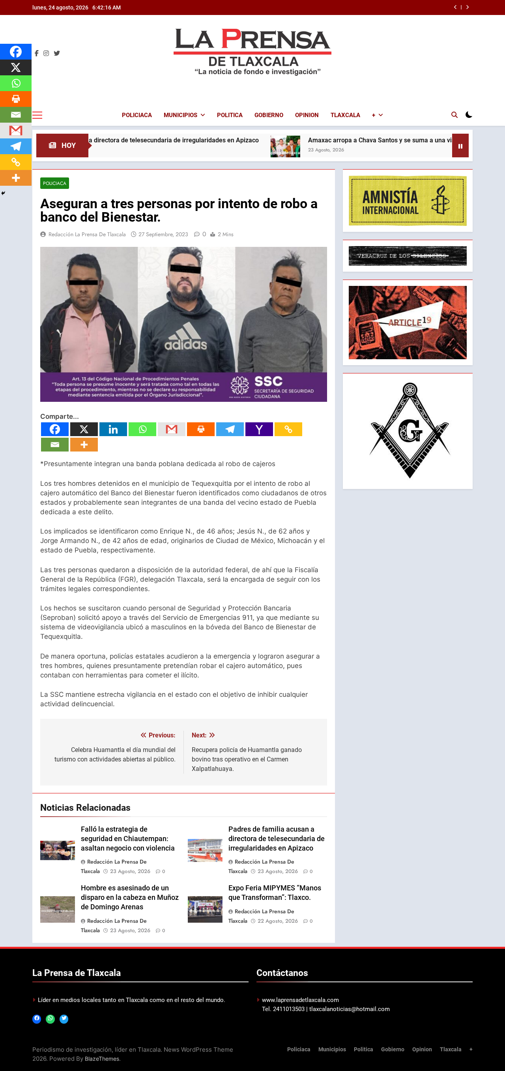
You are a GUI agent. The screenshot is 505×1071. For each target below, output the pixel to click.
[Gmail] (171, 429)
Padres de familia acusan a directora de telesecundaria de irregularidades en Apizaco (276, 838)
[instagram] (46, 53)
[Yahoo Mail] (259, 429)
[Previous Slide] (455, 7)
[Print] (201, 429)
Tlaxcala (345, 115)
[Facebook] (55, 429)
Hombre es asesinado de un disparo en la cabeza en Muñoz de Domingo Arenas (130, 897)
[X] (84, 429)
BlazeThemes (102, 1058)
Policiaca (137, 115)
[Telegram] (230, 429)
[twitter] (56, 53)
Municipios (180, 115)
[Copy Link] (288, 429)
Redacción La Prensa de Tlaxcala (87, 234)
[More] (84, 445)
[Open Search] (454, 115)
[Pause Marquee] (460, 145)
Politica (230, 115)
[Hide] (3, 193)
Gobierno (268, 115)
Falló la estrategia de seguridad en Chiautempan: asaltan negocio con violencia (128, 838)
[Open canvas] (37, 115)
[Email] (55, 445)
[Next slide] (467, 7)
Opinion (307, 115)
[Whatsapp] (142, 429)
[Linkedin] (113, 429)
